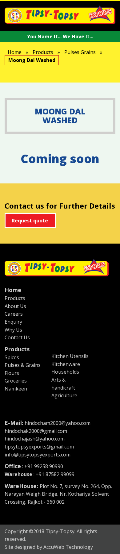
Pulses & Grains (23, 365)
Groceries (16, 380)
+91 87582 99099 (54, 474)
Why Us (13, 329)
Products (43, 52)
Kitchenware (65, 364)
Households (65, 371)
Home (15, 52)
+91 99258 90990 (43, 466)
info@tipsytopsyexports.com (37, 454)
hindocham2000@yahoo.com (57, 423)
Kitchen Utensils (70, 356)
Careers (14, 313)
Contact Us (17, 337)
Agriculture (64, 395)
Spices (12, 357)
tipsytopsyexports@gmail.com (39, 446)
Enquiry (13, 321)
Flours (12, 373)
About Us (15, 306)
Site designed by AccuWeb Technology (49, 547)
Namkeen (16, 388)
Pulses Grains (80, 52)
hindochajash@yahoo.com (35, 438)
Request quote (30, 220)
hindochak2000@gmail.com (36, 431)
